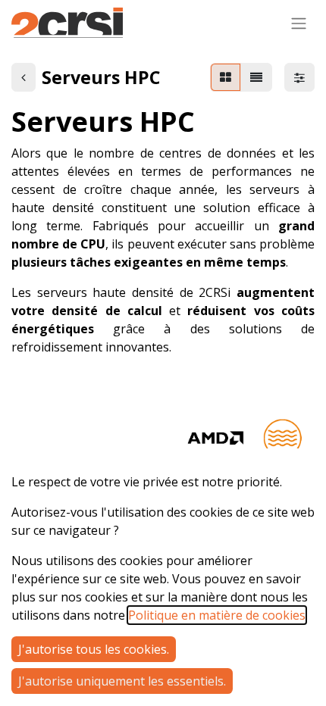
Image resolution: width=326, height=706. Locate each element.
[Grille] (225, 77)
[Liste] (256, 77)
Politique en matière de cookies (217, 615)
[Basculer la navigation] (299, 22)
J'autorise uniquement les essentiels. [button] (122, 681)
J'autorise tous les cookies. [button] (93, 649)
